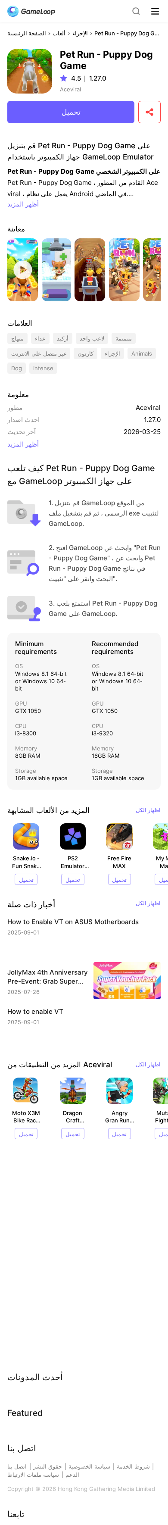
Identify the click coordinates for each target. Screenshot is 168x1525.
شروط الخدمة (133, 1466)
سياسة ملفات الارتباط (33, 1474)
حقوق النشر (47, 1466)
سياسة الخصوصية (89, 1466)
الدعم (72, 1474)
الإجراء (80, 33)
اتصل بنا (17, 1466)
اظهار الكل (148, 809)
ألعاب (59, 33)
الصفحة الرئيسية (26, 33)
